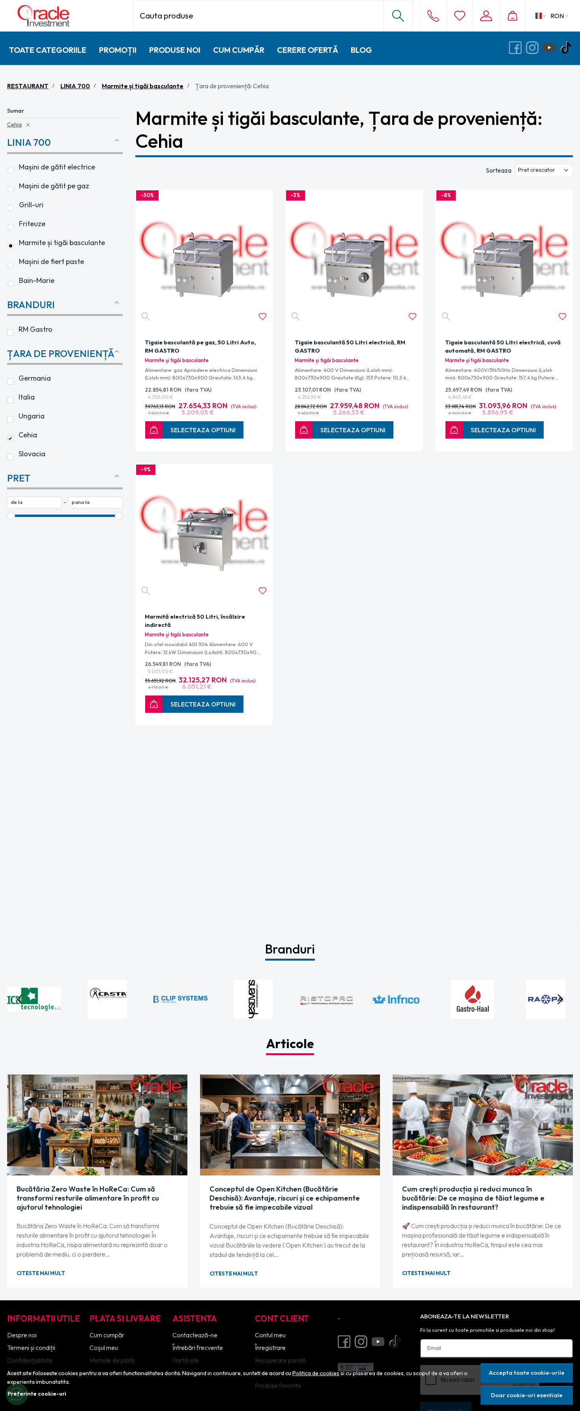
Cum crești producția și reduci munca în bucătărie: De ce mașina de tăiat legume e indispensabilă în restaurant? (473, 1198)
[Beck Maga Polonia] (180, 1014)
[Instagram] (534, 48)
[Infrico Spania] (399, 1014)
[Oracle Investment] (66, 16)
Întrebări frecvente (197, 1348)
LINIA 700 (75, 86)
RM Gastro (35, 329)
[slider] (11, 516)
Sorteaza (498, 170)
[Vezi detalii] (146, 316)
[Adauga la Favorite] (262, 316)
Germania (35, 378)
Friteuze (32, 223)
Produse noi (174, 50)
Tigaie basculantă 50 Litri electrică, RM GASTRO (350, 346)
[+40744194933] (433, 16)
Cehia (14, 124)
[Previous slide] (19, 999)
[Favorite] (459, 16)
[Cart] (512, 16)
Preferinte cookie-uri (36, 1393)
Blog (361, 50)
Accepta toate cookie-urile (527, 1372)
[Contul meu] (486, 16)
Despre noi (22, 1335)
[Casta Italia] (107, 1014)
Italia (27, 397)
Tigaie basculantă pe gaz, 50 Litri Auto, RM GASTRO (200, 346)
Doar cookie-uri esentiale (527, 1395)
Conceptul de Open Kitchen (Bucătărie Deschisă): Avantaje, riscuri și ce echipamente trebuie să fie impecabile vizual (285, 1198)
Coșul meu (104, 1348)
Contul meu (270, 1335)
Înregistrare (270, 1348)
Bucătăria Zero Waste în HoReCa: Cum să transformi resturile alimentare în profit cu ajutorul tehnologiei (88, 1198)
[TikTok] (568, 48)
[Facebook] (517, 48)
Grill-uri (31, 204)
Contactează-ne (194, 1335)
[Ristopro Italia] (326, 1014)
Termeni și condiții (31, 1348)
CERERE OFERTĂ (307, 50)
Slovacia (32, 453)
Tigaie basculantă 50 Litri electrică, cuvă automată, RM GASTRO (503, 346)
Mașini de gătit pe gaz (54, 185)
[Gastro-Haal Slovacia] (473, 1014)
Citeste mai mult (41, 1273)
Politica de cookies (315, 1373)
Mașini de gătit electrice (57, 166)
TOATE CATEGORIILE (47, 50)
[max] (95, 502)
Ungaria (32, 415)
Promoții (118, 50)
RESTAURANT (28, 86)
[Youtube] (551, 48)
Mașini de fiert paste (51, 261)
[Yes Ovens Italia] (253, 1014)
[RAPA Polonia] (546, 1014)
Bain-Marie (36, 280)
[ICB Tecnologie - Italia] (34, 1014)
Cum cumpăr (238, 50)
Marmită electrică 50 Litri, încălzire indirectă (195, 621)
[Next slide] (560, 999)
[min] (34, 502)
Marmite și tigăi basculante (142, 86)
